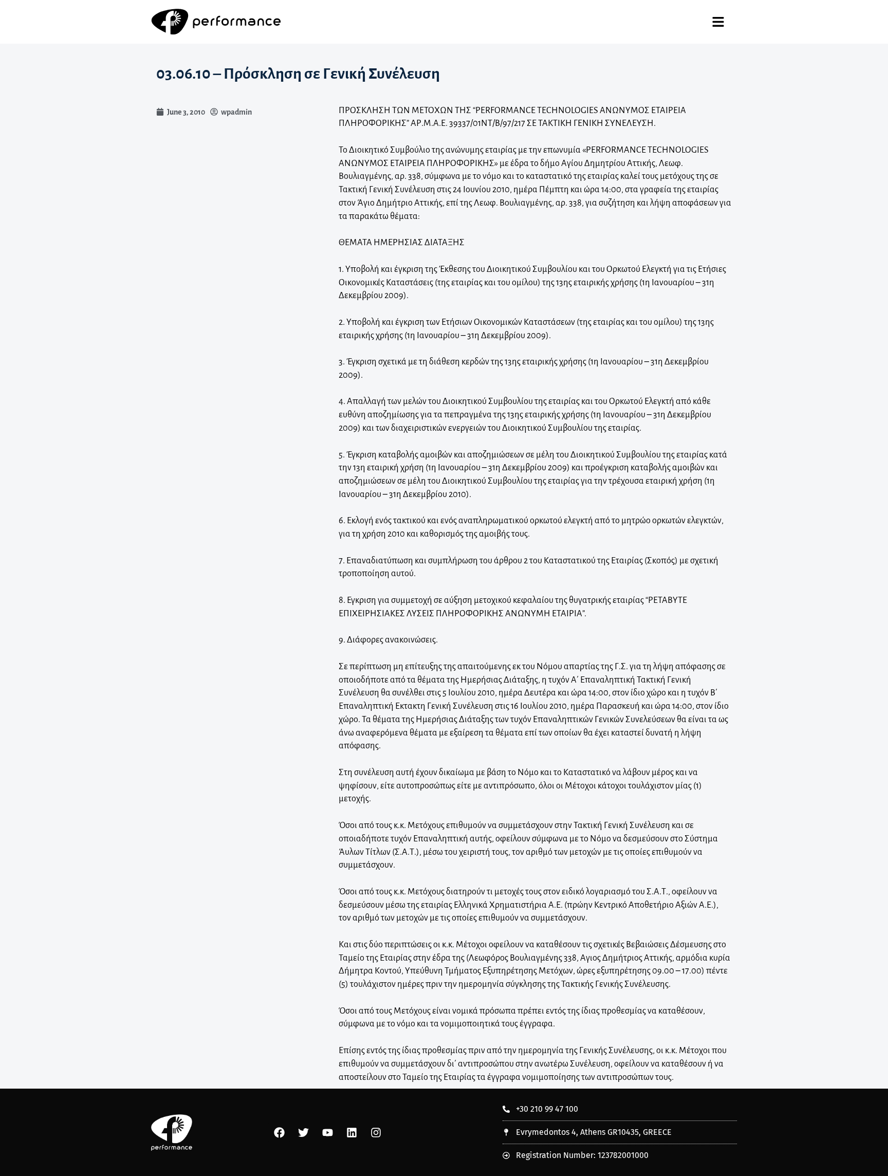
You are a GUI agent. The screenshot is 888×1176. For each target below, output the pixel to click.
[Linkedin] (351, 1132)
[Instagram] (375, 1132)
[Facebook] (279, 1132)
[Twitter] (303, 1132)
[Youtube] (327, 1132)
